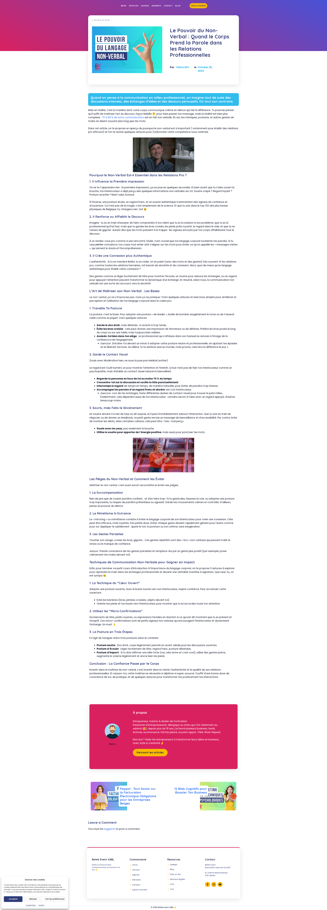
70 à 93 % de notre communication (123, 117)
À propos (136, 884)
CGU (172, 884)
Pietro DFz (183, 67)
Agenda (145, 6)
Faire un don (175, 874)
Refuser (33, 899)
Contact (168, 6)
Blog (178, 6)
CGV (172, 889)
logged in (109, 829)
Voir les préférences (55, 899)
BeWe (123, 6)
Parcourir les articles (150, 752)
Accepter (13, 899)
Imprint (41, 905)
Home (135, 865)
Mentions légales (177, 879)
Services (133, 6)
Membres (156, 6)
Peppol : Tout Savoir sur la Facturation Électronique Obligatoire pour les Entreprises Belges (138, 796)
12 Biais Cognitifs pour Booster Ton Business (190, 790)
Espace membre (198, 5)
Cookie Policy (31, 905)
